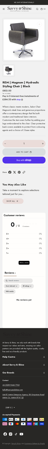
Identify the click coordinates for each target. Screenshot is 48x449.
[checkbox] (10, 291)
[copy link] (23, 173)
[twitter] (14, 173)
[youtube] (21, 434)
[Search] (37, 9)
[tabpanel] (24, 302)
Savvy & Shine (15, 443)
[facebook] (9, 173)
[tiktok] (16, 434)
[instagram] (10, 434)
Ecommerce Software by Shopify (34, 443)
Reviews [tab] (10, 273)
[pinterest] (19, 173)
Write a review (24, 263)
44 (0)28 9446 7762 (11, 385)
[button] (3, 9)
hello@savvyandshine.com (12, 389)
